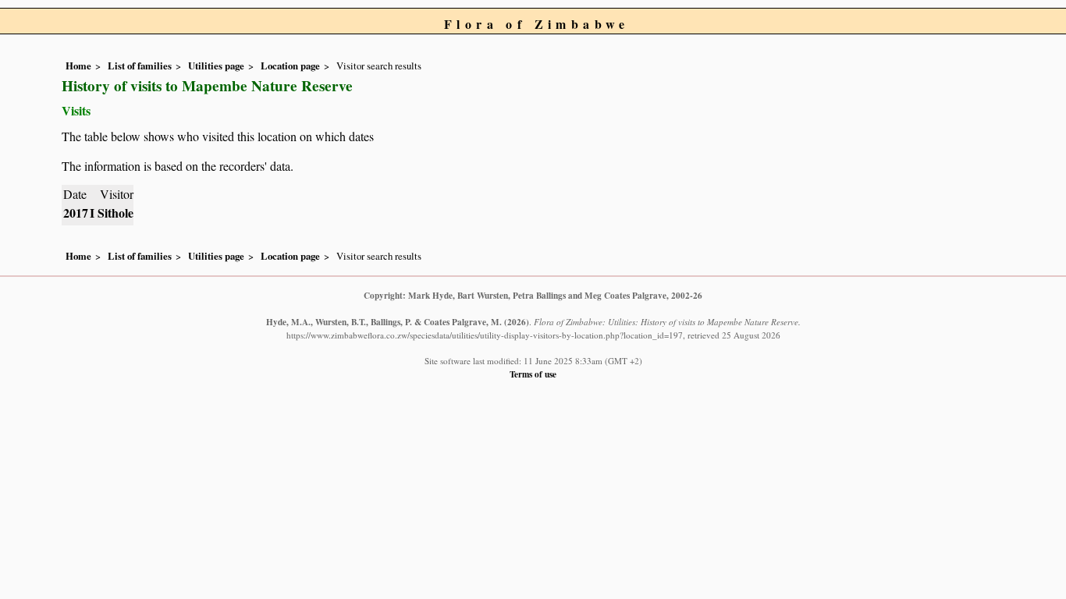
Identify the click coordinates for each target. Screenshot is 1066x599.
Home (78, 65)
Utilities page (216, 65)
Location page (290, 65)
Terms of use (533, 374)
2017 (75, 213)
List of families (140, 65)
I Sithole (111, 213)
